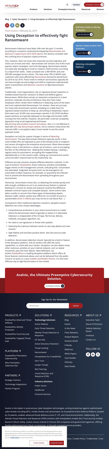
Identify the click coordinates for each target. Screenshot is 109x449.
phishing (12, 124)
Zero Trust (39, 360)
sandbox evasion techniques (33, 124)
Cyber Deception (20, 19)
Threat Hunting (41, 348)
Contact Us (91, 339)
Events (67, 324)
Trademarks (92, 438)
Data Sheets (70, 366)
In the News (70, 328)
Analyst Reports (72, 337)
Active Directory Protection (47, 344)
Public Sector (41, 385)
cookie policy (14, 437)
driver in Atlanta (24, 198)
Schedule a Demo (93, 5)
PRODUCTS (11, 315)
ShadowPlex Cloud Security (17, 334)
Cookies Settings (38, 443)
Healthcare (39, 390)
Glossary (68, 362)
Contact (76, 5)
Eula (101, 438)
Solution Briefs (71, 341)
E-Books (68, 345)
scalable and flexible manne (41, 258)
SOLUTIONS (42, 315)
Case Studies (70, 358)
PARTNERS (11, 375)
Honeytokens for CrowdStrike (48, 356)
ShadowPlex (25, 165)
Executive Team (93, 320)
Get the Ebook (83, 34)
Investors (90, 335)
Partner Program (12, 388)
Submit (76, 306)
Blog (7, 19)
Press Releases (71, 332)
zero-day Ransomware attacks (27, 126)
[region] (34, 436)
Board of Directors (94, 324)
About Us (92, 315)
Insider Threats (41, 365)
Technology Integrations (16, 384)
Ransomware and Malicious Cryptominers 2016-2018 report (35, 52)
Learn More (82, 53)
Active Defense (41, 324)
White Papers (71, 353)
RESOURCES (72, 315)
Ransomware (40, 77)
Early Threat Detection (45, 328)
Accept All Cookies (57, 443)
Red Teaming (41, 369)
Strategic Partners (13, 380)
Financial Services (43, 394)
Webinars (69, 349)
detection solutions (36, 85)
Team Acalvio (11, 30)
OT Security (40, 339)
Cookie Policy (79, 438)
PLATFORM (11, 351)
